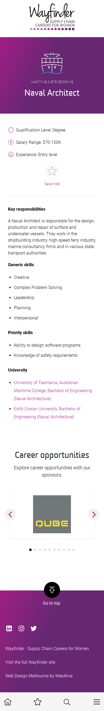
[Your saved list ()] (38, 702)
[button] (10, 514)
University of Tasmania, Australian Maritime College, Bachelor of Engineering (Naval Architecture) (53, 390)
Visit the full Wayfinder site (30, 662)
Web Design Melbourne (27, 675)
